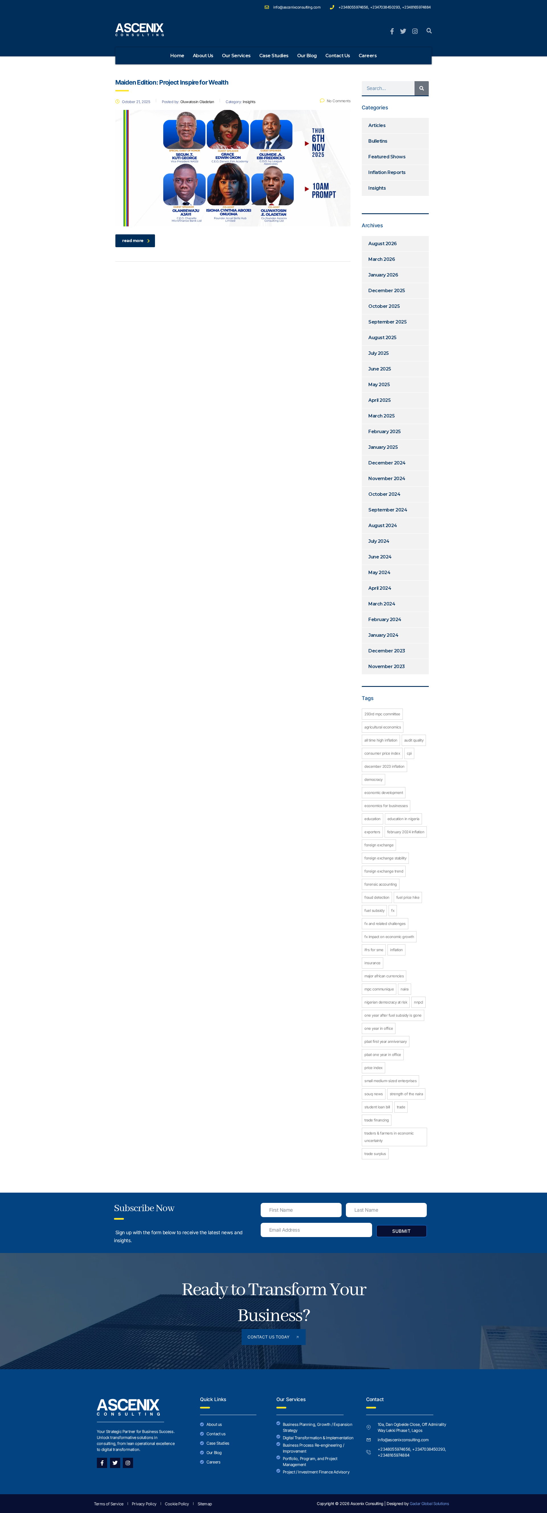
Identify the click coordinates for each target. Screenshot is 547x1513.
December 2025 (386, 290)
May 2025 (379, 384)
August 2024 (382, 525)
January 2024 (383, 635)
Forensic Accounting (380, 884)
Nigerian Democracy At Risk (385, 1002)
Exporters (372, 832)
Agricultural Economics (382, 727)
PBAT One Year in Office (382, 1054)
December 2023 (386, 651)
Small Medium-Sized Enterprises (390, 1080)
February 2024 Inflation (405, 832)
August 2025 (382, 337)
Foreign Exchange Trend (383, 871)
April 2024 (379, 588)
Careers (368, 55)
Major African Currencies (384, 976)
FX (392, 910)
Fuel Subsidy (374, 910)
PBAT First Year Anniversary (385, 1041)
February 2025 (384, 431)
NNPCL (418, 1002)
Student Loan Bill (377, 1107)
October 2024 (384, 494)
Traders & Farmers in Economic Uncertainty (389, 1137)
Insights (377, 188)
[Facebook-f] (102, 1463)
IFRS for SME (373, 949)
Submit (401, 1231)
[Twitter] (115, 1463)
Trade (401, 1107)
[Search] (422, 88)
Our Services (236, 55)
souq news (373, 1094)
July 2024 (378, 541)
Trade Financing (376, 1120)
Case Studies (274, 55)
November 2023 (386, 666)
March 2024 (381, 604)
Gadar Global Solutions (429, 1503)
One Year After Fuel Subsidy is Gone (393, 1015)
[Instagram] (128, 1463)
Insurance (372, 963)
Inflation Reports (387, 172)
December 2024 (387, 463)
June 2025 (379, 369)
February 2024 (384, 619)
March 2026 (381, 259)
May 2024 (379, 572)
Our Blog (307, 55)
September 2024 (387, 510)
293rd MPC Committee (382, 714)
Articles (376, 125)
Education (372, 818)
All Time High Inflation (380, 740)
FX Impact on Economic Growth (389, 936)
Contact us (337, 55)
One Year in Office (378, 1028)
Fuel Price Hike (408, 897)
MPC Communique (379, 989)
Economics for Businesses (386, 805)
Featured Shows (386, 156)
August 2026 (382, 243)
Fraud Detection (376, 897)
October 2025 (384, 306)
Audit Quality (414, 740)
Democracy (373, 779)
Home (177, 55)
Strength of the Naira (406, 1094)
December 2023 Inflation (384, 766)
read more (133, 240)
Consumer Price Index (382, 753)
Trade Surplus (375, 1153)
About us (203, 55)
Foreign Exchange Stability (385, 858)
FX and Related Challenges (385, 923)
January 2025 (383, 447)
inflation (396, 949)
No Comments (338, 101)
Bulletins (377, 141)
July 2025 (378, 353)
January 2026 (383, 275)
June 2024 (380, 557)
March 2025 (381, 416)
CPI (409, 753)
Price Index (373, 1067)
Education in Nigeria (403, 818)
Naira (405, 989)
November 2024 (386, 478)
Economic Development (383, 792)
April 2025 (379, 400)
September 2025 (387, 322)
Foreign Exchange (378, 845)
